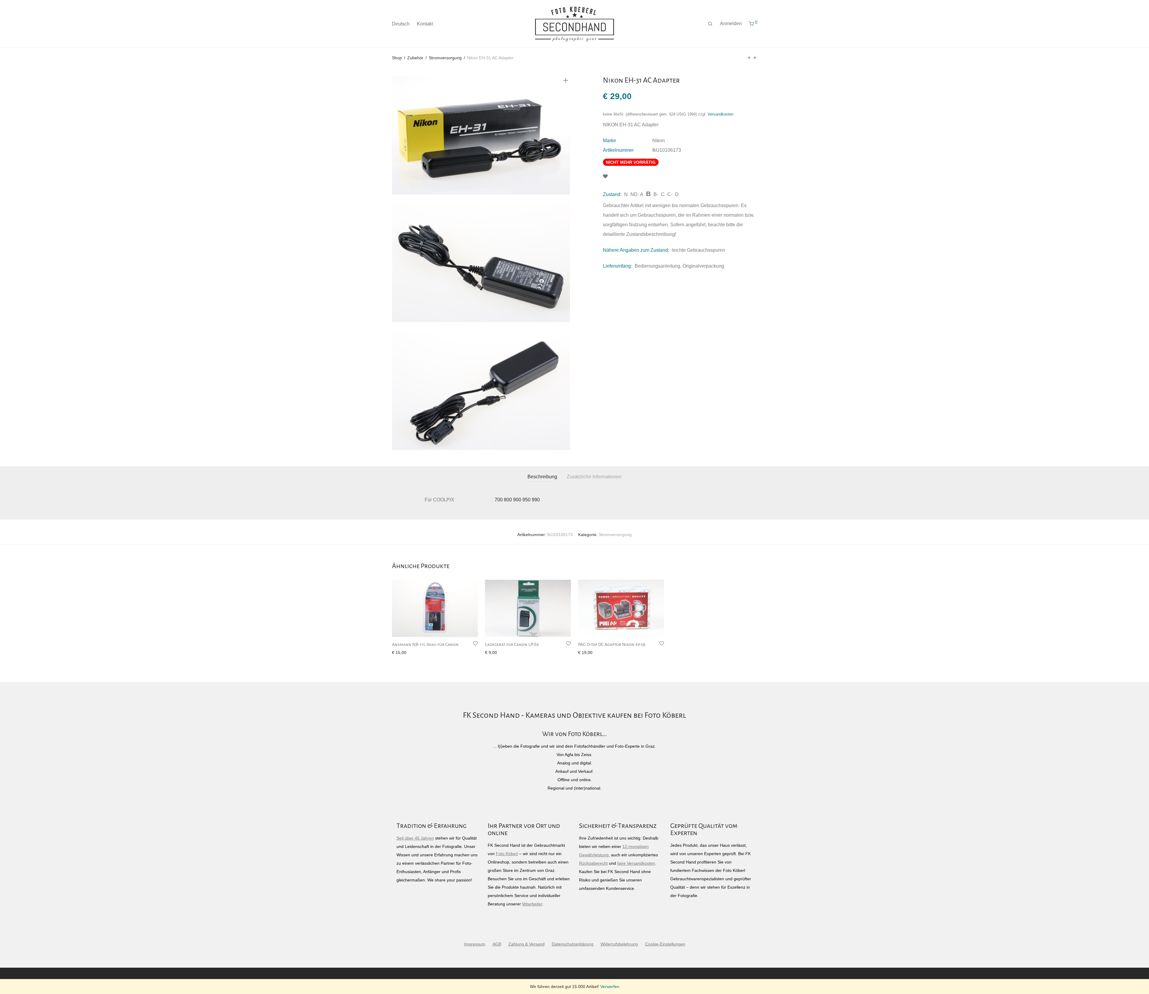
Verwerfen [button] (609, 986)
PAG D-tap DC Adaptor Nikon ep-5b (611, 644)
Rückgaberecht (593, 863)
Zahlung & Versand (526, 944)
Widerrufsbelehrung (619, 944)
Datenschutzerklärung (572, 944)
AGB (497, 944)
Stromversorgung (445, 57)
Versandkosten (720, 114)
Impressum (474, 944)
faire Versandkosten (636, 863)
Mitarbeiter (532, 904)
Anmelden (731, 23)
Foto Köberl (507, 853)
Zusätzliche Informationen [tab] (594, 476)
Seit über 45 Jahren (415, 838)
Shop (397, 57)
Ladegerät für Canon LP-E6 (512, 644)
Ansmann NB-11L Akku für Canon (425, 644)
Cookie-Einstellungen (665, 944)
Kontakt (425, 23)
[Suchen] (710, 23)
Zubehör (415, 57)
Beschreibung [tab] (542, 476)
